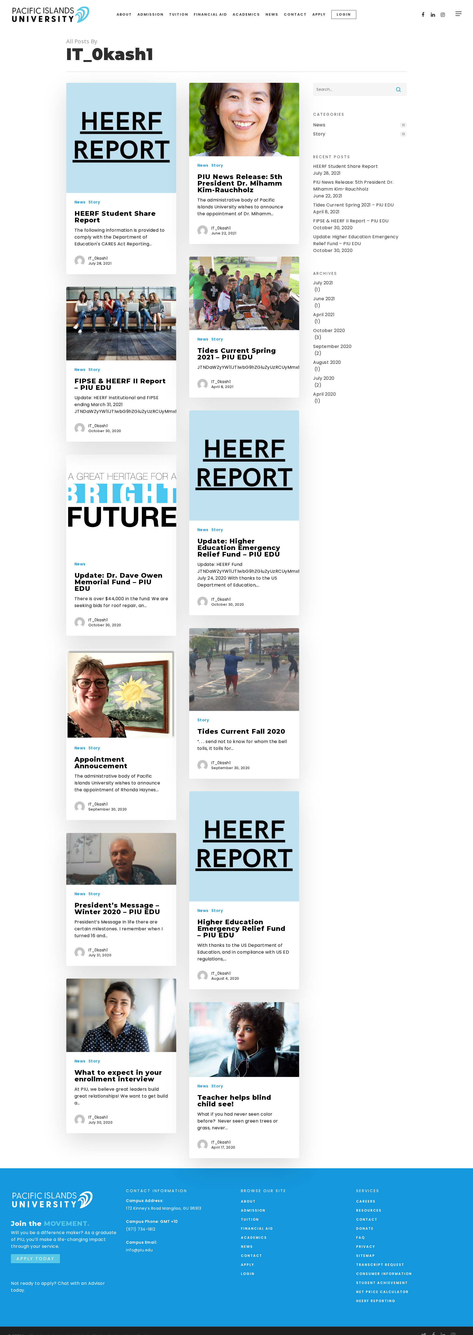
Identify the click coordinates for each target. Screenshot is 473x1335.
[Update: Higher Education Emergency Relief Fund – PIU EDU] (244, 512)
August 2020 (327, 362)
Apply (247, 1264)
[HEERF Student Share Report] (121, 178)
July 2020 (323, 378)
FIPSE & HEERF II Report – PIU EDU (351, 221)
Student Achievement (382, 1282)
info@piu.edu (139, 1250)
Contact (251, 1255)
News (80, 202)
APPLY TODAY (35, 1258)
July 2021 (323, 283)
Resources (369, 1210)
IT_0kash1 (98, 258)
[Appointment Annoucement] (121, 734)
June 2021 (324, 299)
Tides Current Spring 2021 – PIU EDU (353, 205)
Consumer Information (384, 1273)
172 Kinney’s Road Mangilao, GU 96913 (163, 1208)
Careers (366, 1201)
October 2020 (329, 330)
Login (248, 1273)
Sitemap (365, 1255)
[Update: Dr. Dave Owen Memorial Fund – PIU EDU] (121, 545)
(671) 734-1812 (140, 1229)
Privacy (365, 1246)
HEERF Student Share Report (345, 166)
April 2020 (324, 394)
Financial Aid (257, 1228)
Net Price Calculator (382, 1291)
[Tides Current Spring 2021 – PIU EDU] (244, 327)
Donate (365, 1228)
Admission (253, 1210)
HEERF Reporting (376, 1301)
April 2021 (323, 314)
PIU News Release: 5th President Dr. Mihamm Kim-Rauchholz (353, 185)
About (248, 1201)
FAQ (360, 1237)
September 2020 (332, 346)
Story (94, 202)
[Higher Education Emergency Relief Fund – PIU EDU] (244, 890)
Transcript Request (380, 1264)
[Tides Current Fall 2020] (244, 703)
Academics (254, 1237)
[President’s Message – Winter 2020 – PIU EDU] (121, 899)
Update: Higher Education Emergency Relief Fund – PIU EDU (355, 240)
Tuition (250, 1219)
